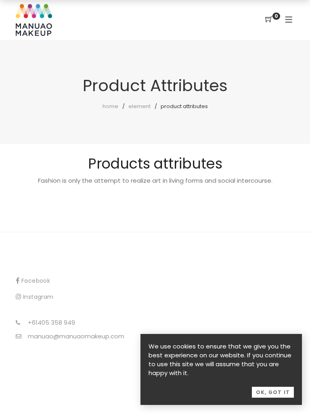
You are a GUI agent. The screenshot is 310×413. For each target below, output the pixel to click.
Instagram (38, 297)
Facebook (35, 281)
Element (139, 106)
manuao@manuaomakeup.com (76, 336)
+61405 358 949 (51, 322)
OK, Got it (273, 392)
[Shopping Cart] (268, 20)
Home (110, 106)
